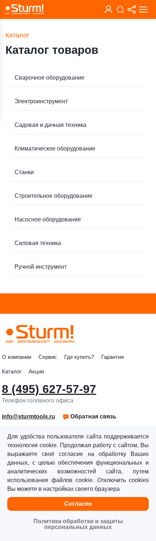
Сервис (47, 357)
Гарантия (112, 357)
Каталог (11, 371)
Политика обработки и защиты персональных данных (78, 524)
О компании (16, 357)
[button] (89, 416)
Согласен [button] (78, 504)
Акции (36, 371)
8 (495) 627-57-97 (49, 389)
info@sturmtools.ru (28, 416)
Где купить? (79, 357)
